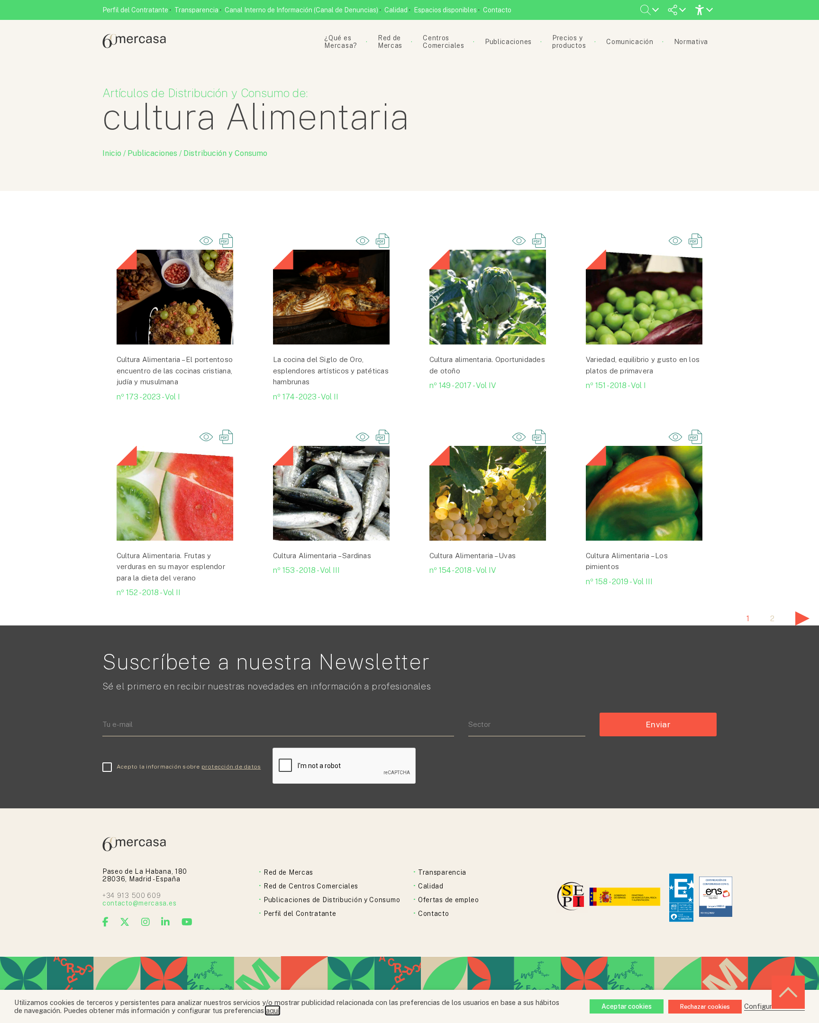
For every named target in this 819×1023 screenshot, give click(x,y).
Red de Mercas (288, 872)
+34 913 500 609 (131, 895)
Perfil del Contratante (135, 10)
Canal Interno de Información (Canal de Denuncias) (301, 10)
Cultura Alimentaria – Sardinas (322, 556)
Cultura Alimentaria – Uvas (472, 556)
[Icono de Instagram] (145, 922)
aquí (272, 1010)
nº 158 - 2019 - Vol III (619, 581)
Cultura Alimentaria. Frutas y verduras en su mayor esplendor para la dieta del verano (171, 567)
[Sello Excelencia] (681, 898)
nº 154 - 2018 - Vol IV (462, 570)
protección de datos (231, 766)
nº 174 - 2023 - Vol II (305, 396)
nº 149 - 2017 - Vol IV (462, 385)
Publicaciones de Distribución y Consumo (332, 900)
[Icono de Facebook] (105, 922)
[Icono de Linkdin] (165, 922)
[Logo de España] (626, 898)
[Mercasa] (134, 45)
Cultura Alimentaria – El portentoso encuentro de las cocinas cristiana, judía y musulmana (175, 370)
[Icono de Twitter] (125, 922)
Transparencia (196, 10)
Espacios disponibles (445, 10)
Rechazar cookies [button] (705, 1006)
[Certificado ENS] (715, 898)
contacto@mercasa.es (139, 903)
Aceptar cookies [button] (626, 1006)
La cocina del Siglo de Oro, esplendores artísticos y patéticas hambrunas (331, 370)
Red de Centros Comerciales (311, 886)
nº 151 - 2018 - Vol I (616, 385)
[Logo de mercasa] (572, 897)
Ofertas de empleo (448, 900)
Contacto (497, 10)
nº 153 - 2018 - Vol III (306, 570)
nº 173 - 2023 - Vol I (148, 396)
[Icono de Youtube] (187, 922)
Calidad (396, 10)
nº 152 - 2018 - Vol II (149, 592)
